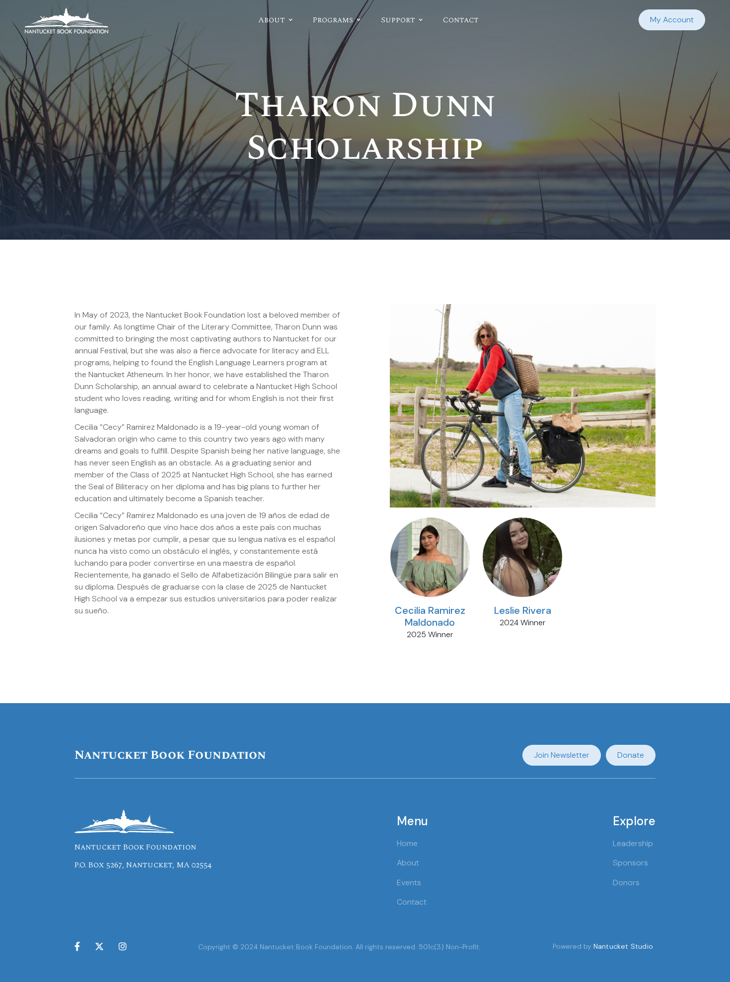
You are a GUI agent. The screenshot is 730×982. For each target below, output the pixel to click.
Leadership (633, 843)
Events (409, 882)
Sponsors (630, 862)
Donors (626, 882)
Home (407, 843)
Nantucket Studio (623, 946)
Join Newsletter (561, 755)
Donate (630, 755)
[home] (66, 20)
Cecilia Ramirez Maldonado (430, 616)
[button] (275, 20)
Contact (461, 20)
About (408, 862)
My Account (672, 19)
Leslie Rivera (522, 610)
